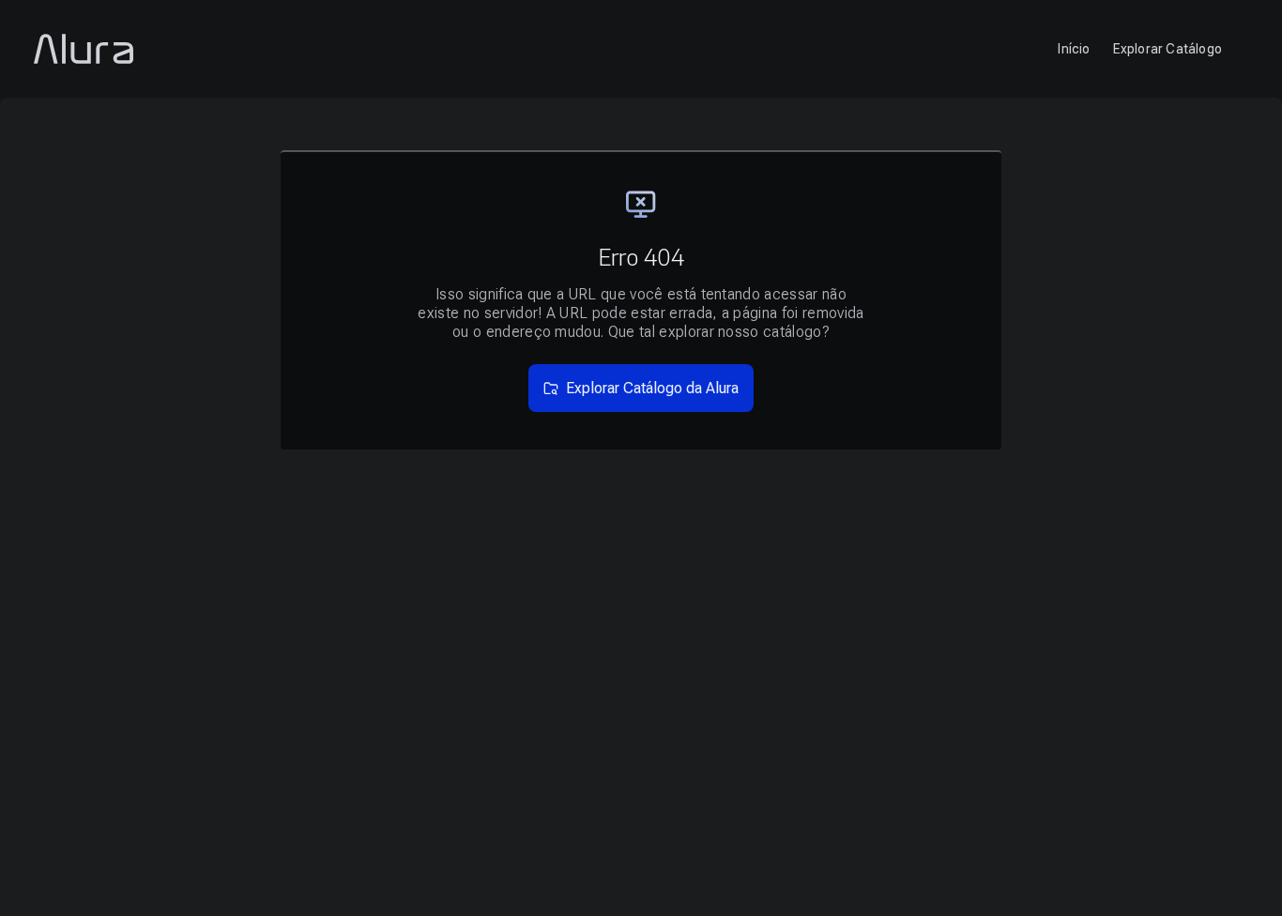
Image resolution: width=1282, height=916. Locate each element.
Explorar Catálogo (1167, 48)
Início (1074, 48)
